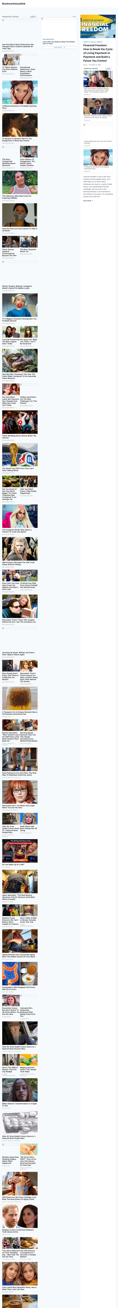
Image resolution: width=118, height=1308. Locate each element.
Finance (86, 42)
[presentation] (98, 26)
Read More (88, 201)
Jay (86, 65)
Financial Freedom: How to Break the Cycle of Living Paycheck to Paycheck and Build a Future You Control (98, 53)
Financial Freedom (96, 42)
